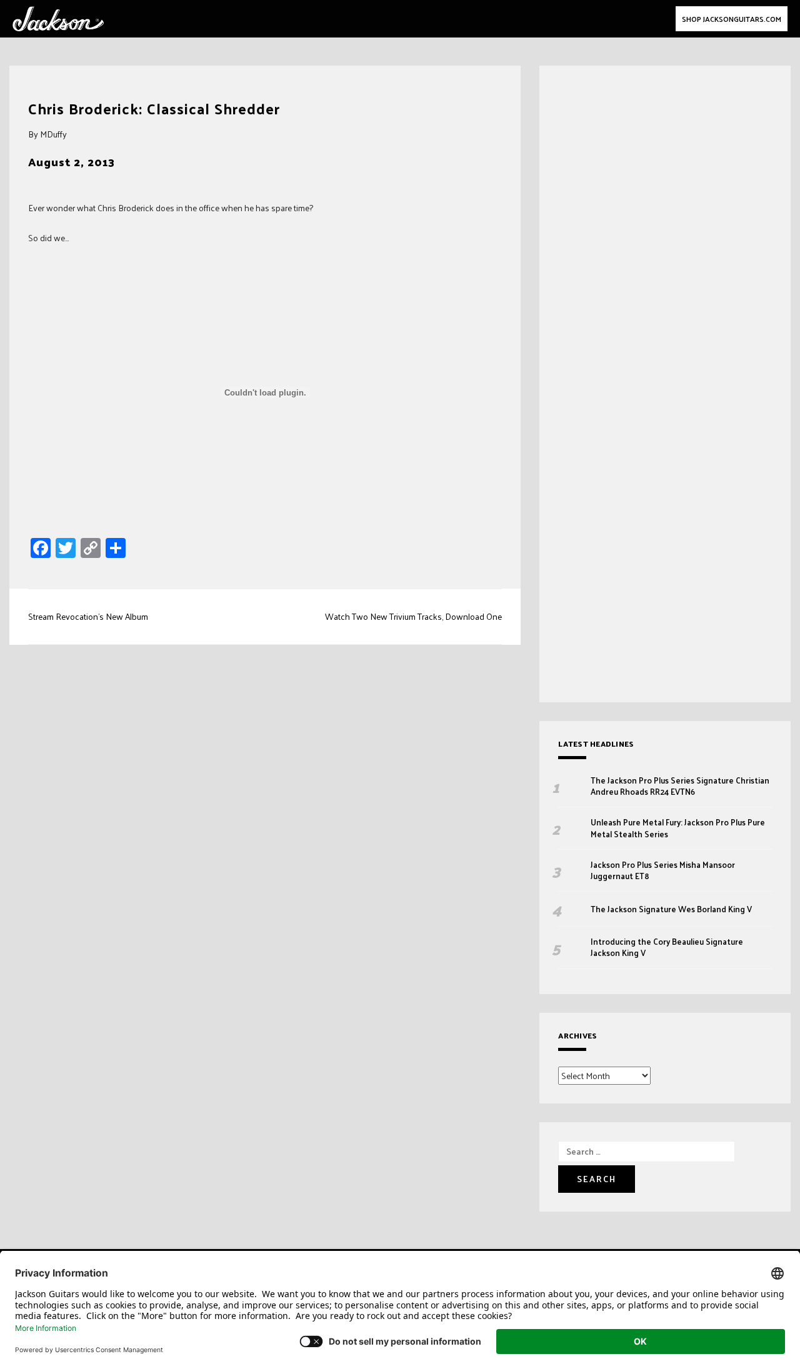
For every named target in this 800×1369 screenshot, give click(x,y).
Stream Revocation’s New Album (88, 616)
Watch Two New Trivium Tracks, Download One (413, 616)
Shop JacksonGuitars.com (731, 19)
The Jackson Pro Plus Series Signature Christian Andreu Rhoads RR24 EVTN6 (680, 786)
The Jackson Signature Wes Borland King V (671, 909)
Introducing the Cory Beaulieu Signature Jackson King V (667, 947)
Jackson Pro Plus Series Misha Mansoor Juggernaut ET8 (663, 870)
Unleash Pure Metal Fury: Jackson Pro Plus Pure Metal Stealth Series (678, 828)
